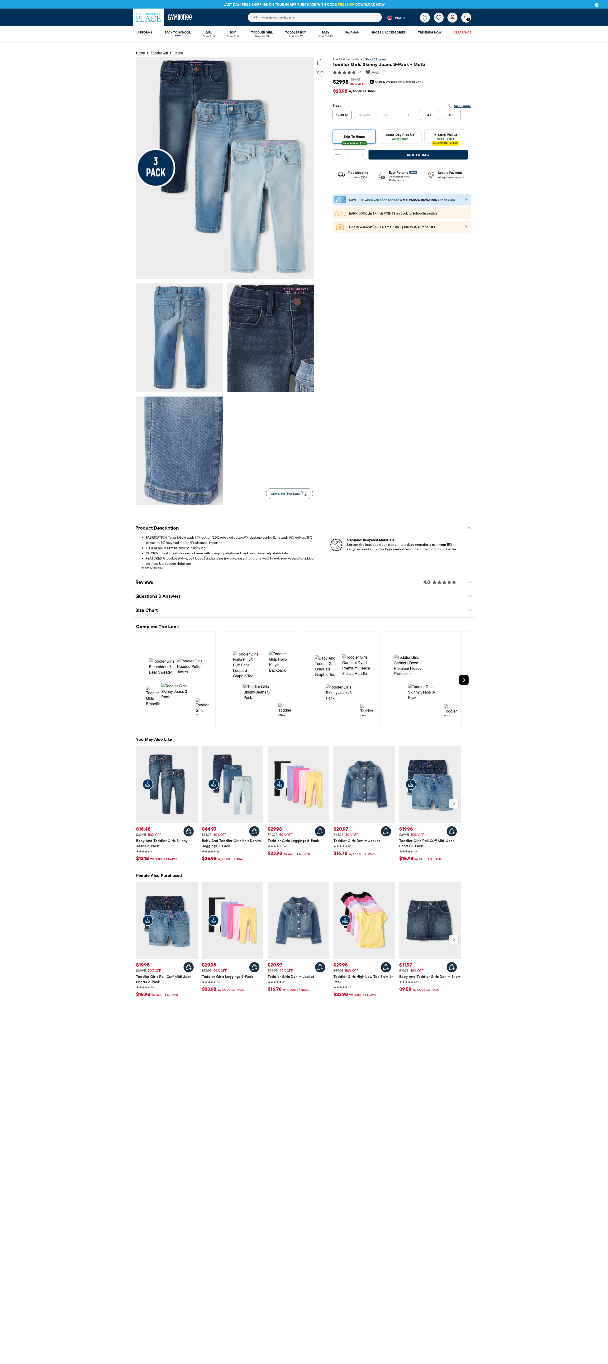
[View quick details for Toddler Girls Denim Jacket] (386, 831)
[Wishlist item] (440, 21)
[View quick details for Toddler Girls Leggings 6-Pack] (320, 831)
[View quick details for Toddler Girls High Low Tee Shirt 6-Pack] (386, 967)
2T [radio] (386, 115)
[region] (304, 4)
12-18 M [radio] (342, 115)
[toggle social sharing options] (320, 62)
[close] (596, 5)
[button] (393, 18)
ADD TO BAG (418, 155)
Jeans (178, 53)
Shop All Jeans (375, 59)
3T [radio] (407, 115)
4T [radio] (429, 115)
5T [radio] (451, 115)
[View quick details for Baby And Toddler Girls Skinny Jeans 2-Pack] (188, 831)
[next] (464, 680)
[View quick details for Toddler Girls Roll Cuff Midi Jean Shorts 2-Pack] (451, 831)
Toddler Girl (159, 53)
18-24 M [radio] (363, 115)
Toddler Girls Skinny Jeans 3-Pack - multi (378, 64)
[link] (425, 18)
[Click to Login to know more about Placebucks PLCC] (466, 227)
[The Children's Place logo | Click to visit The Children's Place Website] (148, 17)
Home (140, 53)
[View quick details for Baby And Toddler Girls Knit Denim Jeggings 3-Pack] (254, 831)
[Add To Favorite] (320, 74)
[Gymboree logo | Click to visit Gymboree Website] (180, 17)
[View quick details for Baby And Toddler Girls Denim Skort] (451, 967)
